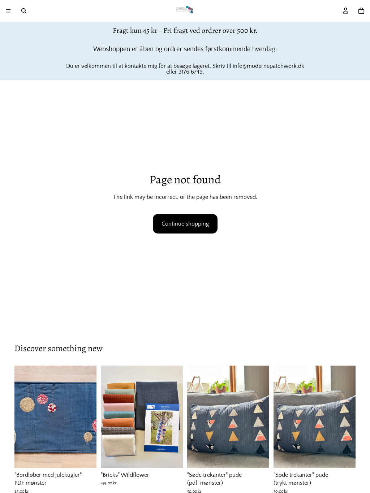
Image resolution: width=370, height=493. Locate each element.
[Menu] (8, 11)
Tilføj (91, 457)
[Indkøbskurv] (361, 11)
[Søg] (24, 11)
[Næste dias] (88, 417)
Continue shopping (185, 224)
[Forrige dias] (22, 417)
